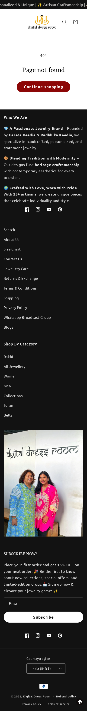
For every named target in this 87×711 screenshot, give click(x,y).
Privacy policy (31, 704)
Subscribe (43, 617)
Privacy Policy (15, 307)
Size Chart (12, 249)
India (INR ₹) (41, 668)
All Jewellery (15, 366)
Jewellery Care (16, 268)
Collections (13, 395)
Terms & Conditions (20, 288)
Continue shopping (43, 86)
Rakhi (8, 356)
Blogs (8, 327)
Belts (8, 415)
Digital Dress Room (37, 696)
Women (10, 376)
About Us (11, 239)
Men (7, 386)
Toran (8, 405)
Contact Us (13, 259)
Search (9, 229)
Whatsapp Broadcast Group (27, 317)
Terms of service (58, 704)
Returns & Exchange (21, 278)
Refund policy (66, 696)
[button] (9, 22)
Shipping (11, 298)
